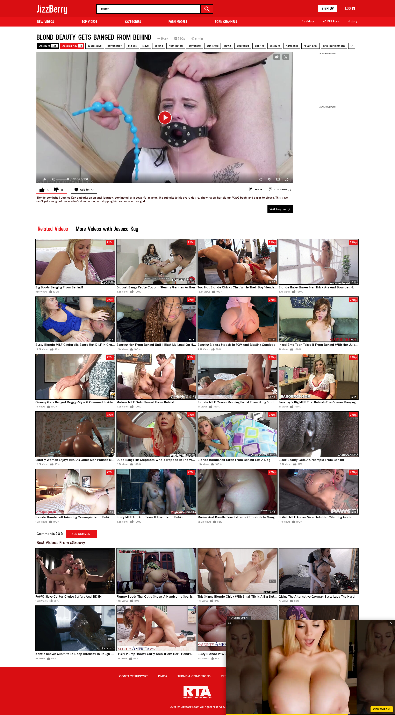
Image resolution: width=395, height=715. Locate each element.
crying (159, 45)
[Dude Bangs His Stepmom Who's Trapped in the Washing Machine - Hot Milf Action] (156, 434)
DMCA (162, 676)
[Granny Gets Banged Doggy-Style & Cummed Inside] (75, 377)
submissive (95, 45)
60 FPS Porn (331, 21)
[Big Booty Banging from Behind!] (75, 262)
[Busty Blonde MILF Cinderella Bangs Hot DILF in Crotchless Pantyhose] (75, 319)
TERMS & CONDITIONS (194, 676)
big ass (132, 45)
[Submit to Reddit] (276, 57)
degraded (243, 45)
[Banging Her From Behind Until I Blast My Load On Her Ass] (156, 319)
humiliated (176, 45)
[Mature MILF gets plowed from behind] (156, 377)
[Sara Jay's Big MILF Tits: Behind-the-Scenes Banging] (319, 377)
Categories (133, 21)
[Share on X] (285, 57)
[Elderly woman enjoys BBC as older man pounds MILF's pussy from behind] (75, 434)
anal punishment (334, 45)
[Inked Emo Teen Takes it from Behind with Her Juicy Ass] (319, 319)
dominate (194, 45)
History (352, 21)
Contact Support (133, 676)
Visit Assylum (278, 209)
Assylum (48, 45)
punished (212, 45)
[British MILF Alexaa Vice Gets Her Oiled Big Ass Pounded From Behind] (319, 492)
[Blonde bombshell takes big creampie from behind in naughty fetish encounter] (75, 492)
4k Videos (308, 21)
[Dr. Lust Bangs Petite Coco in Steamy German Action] (156, 262)
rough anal (310, 45)
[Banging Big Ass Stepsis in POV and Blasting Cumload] (238, 319)
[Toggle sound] (229, 623)
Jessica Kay (72, 45)
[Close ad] (391, 623)
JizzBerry (51, 9)
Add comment (82, 534)
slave (145, 45)
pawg (227, 45)
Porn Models (177, 21)
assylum (275, 45)
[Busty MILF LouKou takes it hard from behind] (156, 492)
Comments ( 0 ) (49, 534)
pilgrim (259, 45)
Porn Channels (226, 21)
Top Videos (90, 21)
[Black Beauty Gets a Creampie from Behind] (319, 434)
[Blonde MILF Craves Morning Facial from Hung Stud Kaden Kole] (238, 377)
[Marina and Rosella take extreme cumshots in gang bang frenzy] (238, 492)
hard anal (292, 45)
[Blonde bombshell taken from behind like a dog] (238, 434)
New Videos (45, 21)
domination (114, 45)
